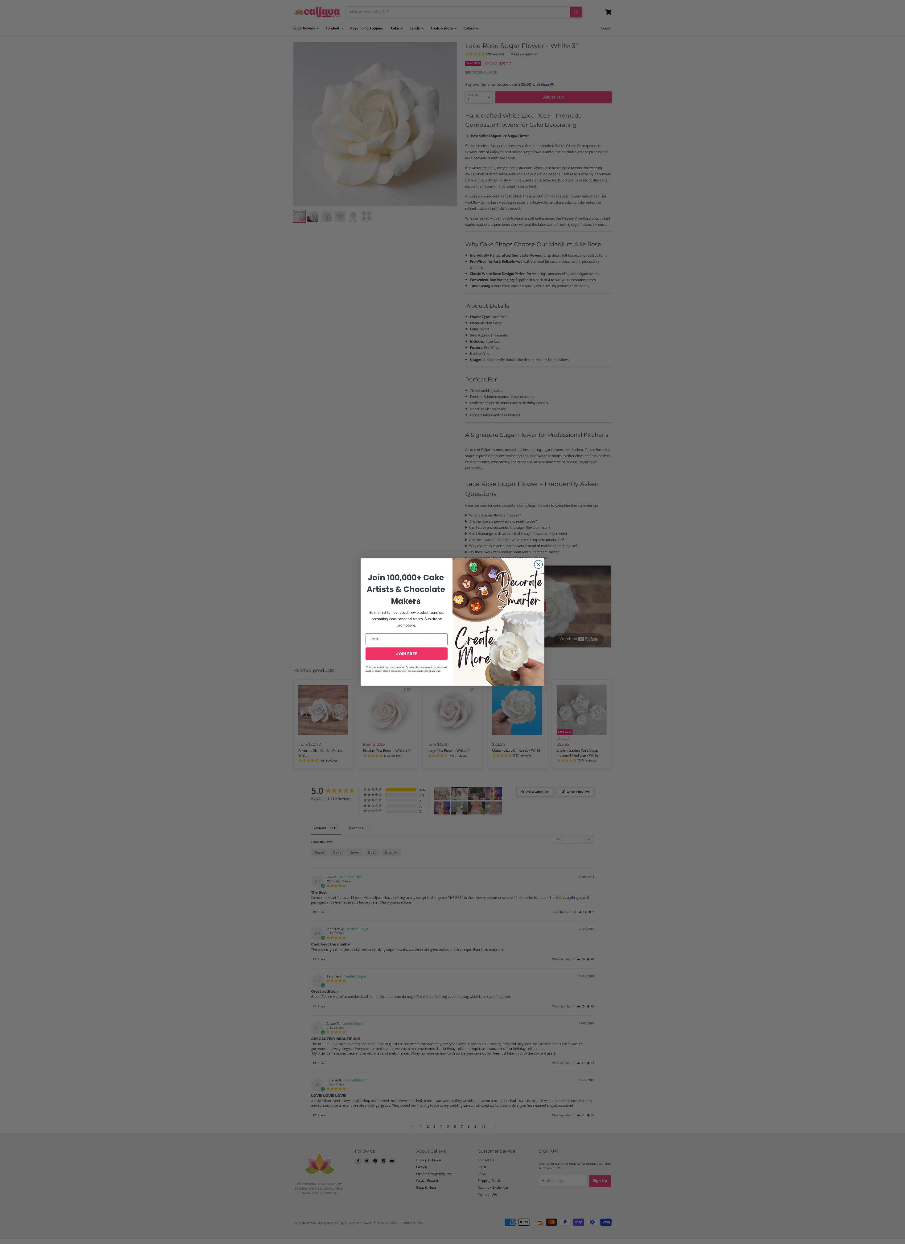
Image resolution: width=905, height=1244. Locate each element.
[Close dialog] (538, 564)
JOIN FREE (406, 654)
